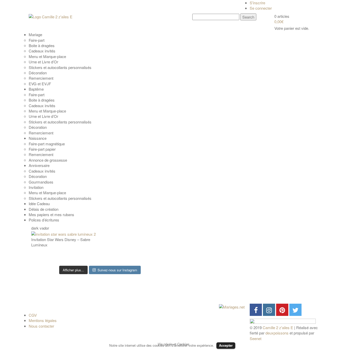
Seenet (255, 338)
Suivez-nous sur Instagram (117, 270)
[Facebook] (256, 310)
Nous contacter (41, 326)
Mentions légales (43, 320)
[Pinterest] (282, 310)
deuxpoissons (277, 332)
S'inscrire (257, 2)
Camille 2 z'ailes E (278, 327)
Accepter (226, 345)
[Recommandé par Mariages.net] (232, 306)
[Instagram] (269, 310)
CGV (33, 315)
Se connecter (261, 8)
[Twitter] (295, 310)
